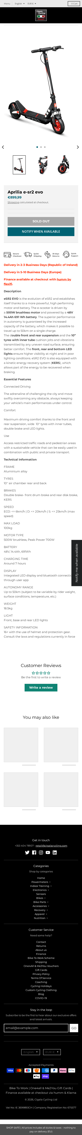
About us (41, 949)
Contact (41, 941)
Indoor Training (39, 885)
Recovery (39, 910)
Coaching (41, 982)
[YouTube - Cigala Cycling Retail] (48, 852)
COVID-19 (41, 998)
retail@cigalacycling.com (51, 845)
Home (41, 877)
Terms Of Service (41, 978)
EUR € (30, 3)
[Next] (78, 147)
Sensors (41, 893)
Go (74, 1028)
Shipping (13, 202)
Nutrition (39, 918)
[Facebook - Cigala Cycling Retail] (34, 852)
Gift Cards (41, 969)
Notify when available (41, 231)
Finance (41, 953)
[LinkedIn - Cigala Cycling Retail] (54, 852)
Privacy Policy (41, 974)
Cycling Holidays (41, 986)
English (18, 3)
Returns (41, 945)
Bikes (39, 897)
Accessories (40, 906)
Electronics (40, 889)
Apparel (40, 914)
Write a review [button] (41, 687)
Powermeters (39, 881)
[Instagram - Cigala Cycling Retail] (41, 852)
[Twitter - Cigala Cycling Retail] (27, 852)
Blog (41, 994)
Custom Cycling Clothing (41, 990)
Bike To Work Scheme (41, 957)
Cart (74, 3)
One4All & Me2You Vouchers (41, 965)
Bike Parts (39, 901)
